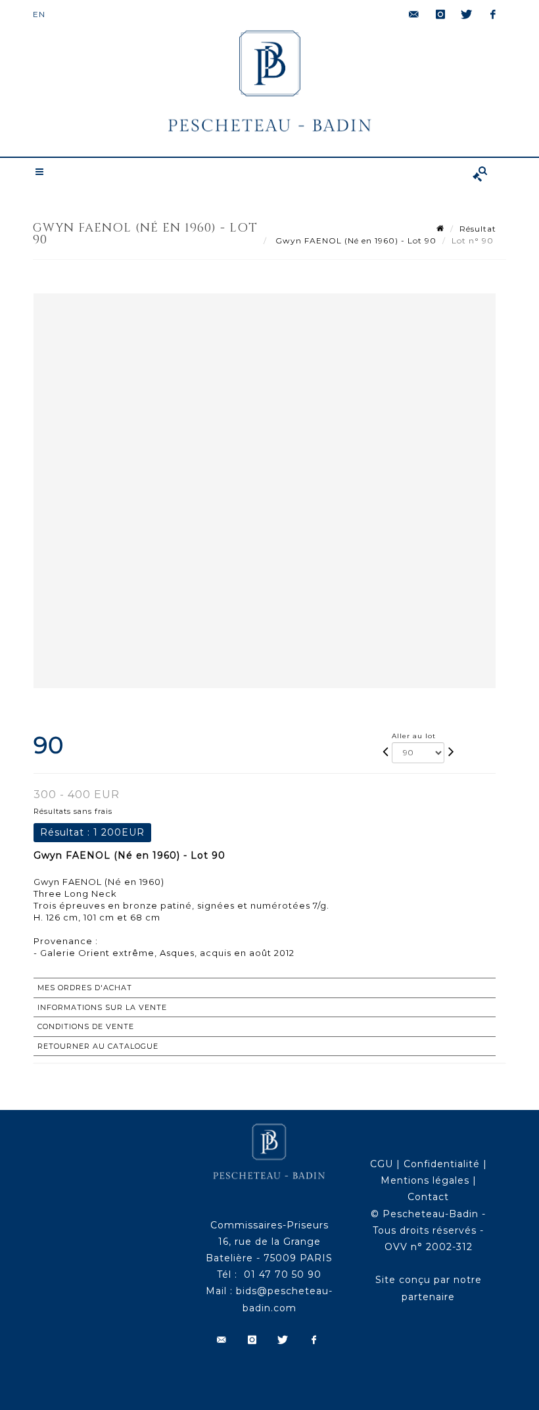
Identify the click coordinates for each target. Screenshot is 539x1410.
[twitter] (467, 14)
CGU (381, 1164)
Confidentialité (442, 1164)
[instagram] (440, 14)
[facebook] (493, 14)
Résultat (477, 229)
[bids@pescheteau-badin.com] (414, 14)
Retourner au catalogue (97, 1046)
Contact (428, 1197)
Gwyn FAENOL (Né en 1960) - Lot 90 (354, 240)
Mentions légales (425, 1180)
